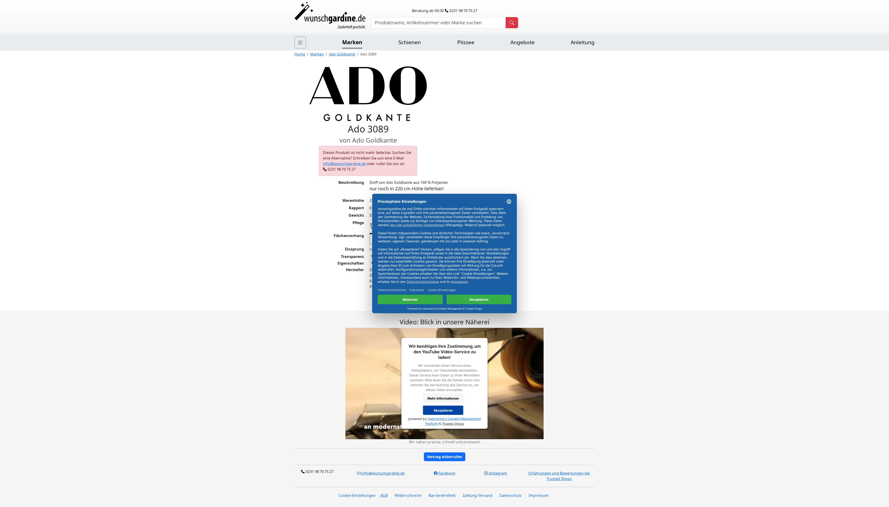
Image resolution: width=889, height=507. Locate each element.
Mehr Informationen (443, 398)
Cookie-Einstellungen (357, 495)
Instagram (497, 473)
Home (299, 54)
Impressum (539, 495)
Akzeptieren (443, 410)
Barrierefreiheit (442, 495)
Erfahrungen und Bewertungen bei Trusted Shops (559, 476)
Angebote (522, 42)
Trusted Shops (453, 424)
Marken (352, 42)
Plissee (465, 42)
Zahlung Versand (477, 495)
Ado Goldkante (342, 54)
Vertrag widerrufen (444, 456)
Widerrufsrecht (408, 495)
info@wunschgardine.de (344, 163)
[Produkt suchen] (512, 22)
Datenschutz (510, 495)
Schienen (409, 42)
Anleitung (583, 42)
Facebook (446, 473)
